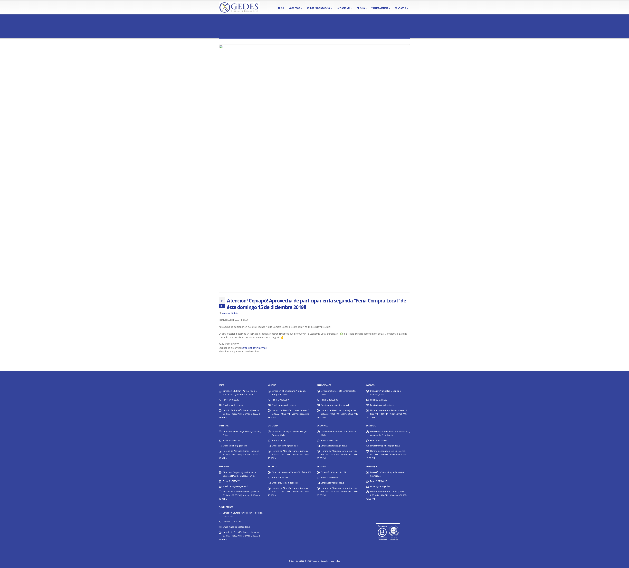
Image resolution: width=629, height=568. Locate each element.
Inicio (280, 8)
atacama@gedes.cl (385, 405)
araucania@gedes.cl (288, 482)
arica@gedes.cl (236, 405)
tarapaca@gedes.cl (287, 405)
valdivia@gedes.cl (335, 482)
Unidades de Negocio (318, 8)
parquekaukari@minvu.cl (254, 347)
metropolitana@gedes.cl (388, 445)
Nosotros (294, 8)
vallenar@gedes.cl (238, 445)
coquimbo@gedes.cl (288, 445)
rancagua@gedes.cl (238, 486)
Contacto (400, 8)
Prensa (361, 8)
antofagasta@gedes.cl (338, 405)
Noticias (235, 313)
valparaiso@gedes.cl (337, 445)
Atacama (226, 313)
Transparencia (379, 8)
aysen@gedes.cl (384, 486)
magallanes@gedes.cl (239, 527)
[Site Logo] (239, 7)
